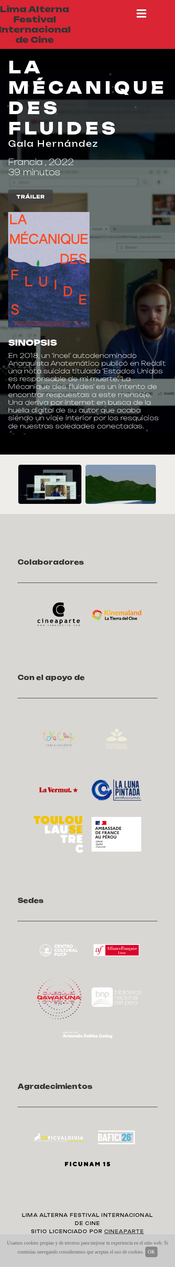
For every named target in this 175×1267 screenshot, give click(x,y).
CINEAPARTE (124, 1231)
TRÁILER (30, 197)
